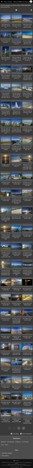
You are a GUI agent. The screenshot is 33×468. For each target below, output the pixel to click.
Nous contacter (5, 455)
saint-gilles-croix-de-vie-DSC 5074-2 (5, 165)
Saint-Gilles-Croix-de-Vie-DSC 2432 (5, 403)
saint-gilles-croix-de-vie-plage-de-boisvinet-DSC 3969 (16, 420)
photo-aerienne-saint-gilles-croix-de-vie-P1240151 (5, 369)
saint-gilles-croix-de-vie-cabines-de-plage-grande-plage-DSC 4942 (27, 255)
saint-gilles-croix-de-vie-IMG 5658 (27, 199)
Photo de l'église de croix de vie (5, 41)
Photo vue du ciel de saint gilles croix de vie (16, 26)
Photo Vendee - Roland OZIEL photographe (17, 2)
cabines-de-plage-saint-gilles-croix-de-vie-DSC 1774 (27, 404)
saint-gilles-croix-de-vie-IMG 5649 (5, 183)
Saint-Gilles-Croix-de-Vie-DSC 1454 (5, 319)
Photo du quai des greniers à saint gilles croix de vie (27, 59)
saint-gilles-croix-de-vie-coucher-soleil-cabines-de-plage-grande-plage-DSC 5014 (16, 321)
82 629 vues (18, 441)
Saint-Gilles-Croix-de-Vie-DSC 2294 (27, 319)
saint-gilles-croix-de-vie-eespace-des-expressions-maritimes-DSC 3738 (5, 255)
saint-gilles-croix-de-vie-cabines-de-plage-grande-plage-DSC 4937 (5, 219)
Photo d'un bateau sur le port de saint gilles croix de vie (16, 42)
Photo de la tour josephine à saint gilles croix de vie (16, 112)
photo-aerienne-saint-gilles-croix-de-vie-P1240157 (5, 148)
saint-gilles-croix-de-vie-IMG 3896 (16, 289)
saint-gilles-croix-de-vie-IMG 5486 (5, 304)
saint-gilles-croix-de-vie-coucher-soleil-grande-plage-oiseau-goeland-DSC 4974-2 (27, 167)
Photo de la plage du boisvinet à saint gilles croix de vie (27, 42)
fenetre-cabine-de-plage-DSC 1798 (16, 353)
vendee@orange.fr (27, 465)
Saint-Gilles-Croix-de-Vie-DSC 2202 (27, 235)
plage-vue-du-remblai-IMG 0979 (16, 165)
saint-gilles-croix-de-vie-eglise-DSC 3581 (27, 353)
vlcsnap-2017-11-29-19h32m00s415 (27, 304)
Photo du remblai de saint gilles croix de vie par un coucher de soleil (16, 59)
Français (16, 460)
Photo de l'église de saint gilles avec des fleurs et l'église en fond (5, 131)
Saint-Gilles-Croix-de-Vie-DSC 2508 (27, 217)
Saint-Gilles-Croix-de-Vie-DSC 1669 (5, 337)
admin (21, 466)
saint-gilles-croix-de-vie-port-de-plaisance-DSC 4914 (27, 184)
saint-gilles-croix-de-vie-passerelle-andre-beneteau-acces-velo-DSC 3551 (16, 201)
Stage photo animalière (7, 453)
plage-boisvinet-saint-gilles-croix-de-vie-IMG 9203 (16, 387)
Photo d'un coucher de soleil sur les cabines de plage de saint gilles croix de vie (27, 78)
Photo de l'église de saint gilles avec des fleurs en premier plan (16, 130)
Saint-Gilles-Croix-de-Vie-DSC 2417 (27, 337)
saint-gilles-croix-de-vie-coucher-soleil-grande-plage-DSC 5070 (5, 237)
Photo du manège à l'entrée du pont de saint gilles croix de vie (5, 113)
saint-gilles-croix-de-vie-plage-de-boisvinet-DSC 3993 (16, 338)
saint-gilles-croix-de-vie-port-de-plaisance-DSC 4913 (27, 130)
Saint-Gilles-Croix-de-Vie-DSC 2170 (5, 386)
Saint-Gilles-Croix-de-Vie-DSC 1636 (16, 183)
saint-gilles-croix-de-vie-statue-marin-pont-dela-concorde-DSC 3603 (16, 149)
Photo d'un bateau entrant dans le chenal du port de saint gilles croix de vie (5, 96)
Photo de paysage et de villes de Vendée (10, 5)
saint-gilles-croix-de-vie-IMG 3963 (5, 289)
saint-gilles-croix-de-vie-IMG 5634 (27, 368)
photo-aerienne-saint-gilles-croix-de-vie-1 (16, 217)
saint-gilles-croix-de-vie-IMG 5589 (27, 386)
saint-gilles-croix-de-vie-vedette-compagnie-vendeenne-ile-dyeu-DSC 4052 (27, 421)
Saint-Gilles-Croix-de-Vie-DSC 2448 (5, 199)
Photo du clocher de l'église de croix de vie (5, 59)
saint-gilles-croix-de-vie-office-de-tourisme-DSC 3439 (5, 420)
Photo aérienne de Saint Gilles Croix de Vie (5, 26)
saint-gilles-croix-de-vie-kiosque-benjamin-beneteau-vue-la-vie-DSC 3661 (27, 272)
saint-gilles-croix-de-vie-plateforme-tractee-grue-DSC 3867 (16, 272)
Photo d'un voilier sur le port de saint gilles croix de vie (16, 77)
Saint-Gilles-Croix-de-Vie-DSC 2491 (16, 403)
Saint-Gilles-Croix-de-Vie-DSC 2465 (16, 304)
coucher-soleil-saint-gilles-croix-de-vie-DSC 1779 (16, 236)
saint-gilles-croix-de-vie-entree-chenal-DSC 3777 (16, 254)
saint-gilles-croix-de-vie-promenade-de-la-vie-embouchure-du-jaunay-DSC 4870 (16, 370)
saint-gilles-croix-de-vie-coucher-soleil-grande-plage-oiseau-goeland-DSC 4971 (5, 272)
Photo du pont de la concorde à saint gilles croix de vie (27, 26)
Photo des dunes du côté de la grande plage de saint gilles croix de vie (16, 95)
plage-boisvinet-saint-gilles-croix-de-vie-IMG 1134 (27, 148)
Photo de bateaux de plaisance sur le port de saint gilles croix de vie (27, 95)
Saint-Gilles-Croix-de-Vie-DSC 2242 (5, 353)
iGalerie (17, 466)
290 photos (3, 441)
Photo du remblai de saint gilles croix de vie (27, 112)
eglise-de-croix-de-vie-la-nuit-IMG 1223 (27, 289)
